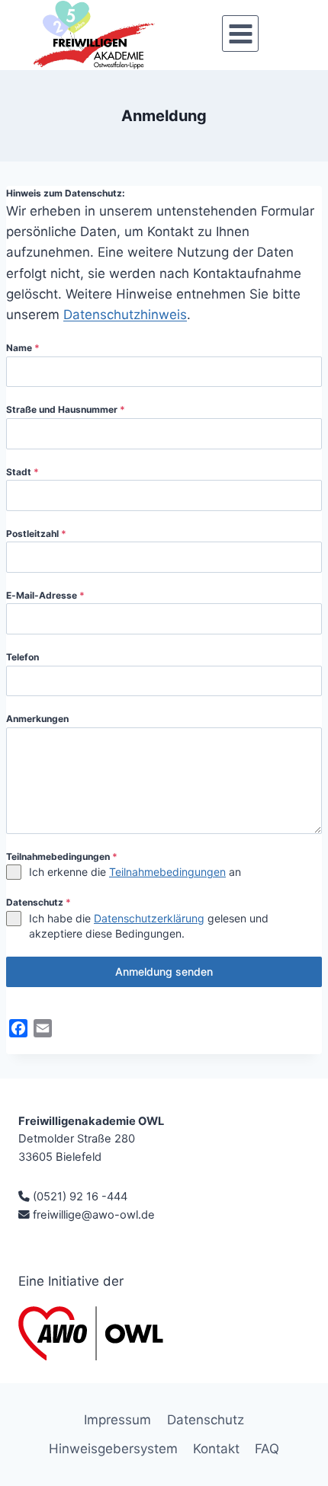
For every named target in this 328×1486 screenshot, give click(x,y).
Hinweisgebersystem (113, 1448)
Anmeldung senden (164, 971)
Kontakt (216, 1448)
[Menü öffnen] (240, 33)
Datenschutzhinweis (125, 314)
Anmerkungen (37, 718)
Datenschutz (38, 902)
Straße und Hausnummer (65, 409)
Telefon (22, 657)
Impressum (117, 1419)
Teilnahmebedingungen (61, 856)
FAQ (267, 1448)
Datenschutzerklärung (149, 918)
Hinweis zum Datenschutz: (65, 193)
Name (23, 347)
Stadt (22, 472)
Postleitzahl (36, 533)
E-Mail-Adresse (45, 595)
